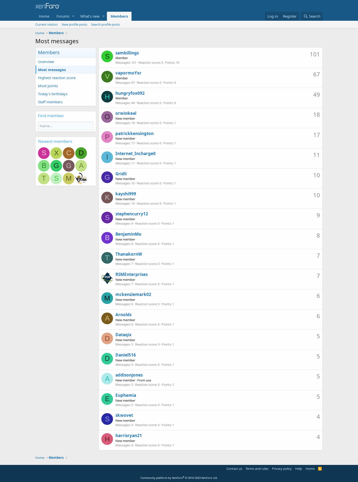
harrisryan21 (128, 435)
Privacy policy (282, 468)
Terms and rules (256, 468)
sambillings (127, 53)
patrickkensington (134, 133)
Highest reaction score (56, 77)
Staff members (50, 101)
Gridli (121, 174)
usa (148, 380)
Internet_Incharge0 (135, 153)
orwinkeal (125, 113)
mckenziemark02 (133, 294)
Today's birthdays (52, 93)
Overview (46, 61)
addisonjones (129, 375)
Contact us (234, 468)
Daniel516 (125, 355)
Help (298, 468)
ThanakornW (128, 254)
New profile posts (74, 24)
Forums (63, 16)
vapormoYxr (128, 73)
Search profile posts (105, 24)
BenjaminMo (128, 234)
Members (119, 16)
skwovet (124, 415)
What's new (90, 16)
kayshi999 (125, 194)
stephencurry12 (131, 214)
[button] (73, 16)
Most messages (52, 69)
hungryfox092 (130, 93)
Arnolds (123, 314)
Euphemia (125, 395)
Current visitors (46, 24)
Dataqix (123, 334)
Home (44, 16)
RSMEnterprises (131, 274)
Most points (48, 85)
